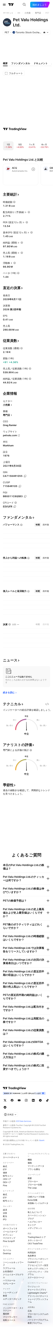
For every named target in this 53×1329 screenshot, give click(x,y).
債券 (5, 1172)
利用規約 (32, 1252)
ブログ (31, 1218)
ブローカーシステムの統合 (38, 1315)
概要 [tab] (5, 63)
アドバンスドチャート (38, 1296)
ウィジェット (34, 1286)
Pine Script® (9, 1241)
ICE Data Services (23, 1121)
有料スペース (9, 1320)
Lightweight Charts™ (37, 1293)
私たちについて (35, 1212)
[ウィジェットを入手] (47, 704)
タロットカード (35, 1240)
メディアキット (35, 1228)
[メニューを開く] (4, 5)
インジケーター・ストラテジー (13, 1309)
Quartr (41, 1140)
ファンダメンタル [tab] (20, 63)
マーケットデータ (36, 1166)
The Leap (32, 1188)
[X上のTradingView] (5, 1100)
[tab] (37, 525)
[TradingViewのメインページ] (11, 5)
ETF (5, 1169)
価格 (30, 1163)
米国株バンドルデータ (38, 1203)
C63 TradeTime (35, 1243)
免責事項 (32, 1255)
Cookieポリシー (35, 1262)
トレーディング (10, 1292)
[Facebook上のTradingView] (12, 1100)
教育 (5, 1295)
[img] (44, 32)
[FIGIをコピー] (25, 496)
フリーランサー (10, 1317)
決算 (5, 1213)
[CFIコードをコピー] (14, 506)
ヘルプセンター (35, 1221)
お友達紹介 (8, 1271)
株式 (5, 1166)
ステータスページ (36, 1277)
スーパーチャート (11, 1157)
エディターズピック (12, 1299)
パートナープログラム (38, 1320)
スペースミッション (37, 1215)
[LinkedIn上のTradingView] (33, 1100)
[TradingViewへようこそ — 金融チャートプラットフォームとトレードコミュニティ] (15, 129)
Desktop (7, 1253)
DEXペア (7, 1182)
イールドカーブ (10, 1231)
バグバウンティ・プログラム (38, 1272)
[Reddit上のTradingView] (5, 1107)
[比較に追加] (33, 169)
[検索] (24, 5)
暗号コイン (8, 1176)
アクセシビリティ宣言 (38, 1265)
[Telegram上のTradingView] (40, 1100)
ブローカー (33, 1181)
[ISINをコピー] (25, 476)
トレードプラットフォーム (38, 1300)
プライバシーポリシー (38, 1259)
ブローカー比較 (35, 1184)
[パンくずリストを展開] (19, 13)
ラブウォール (9, 1268)
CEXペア (7, 1179)
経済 (5, 1210)
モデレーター (9, 1283)
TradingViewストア (37, 1237)
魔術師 (6, 1313)
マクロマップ (9, 1238)
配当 (5, 1216)
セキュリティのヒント (38, 1268)
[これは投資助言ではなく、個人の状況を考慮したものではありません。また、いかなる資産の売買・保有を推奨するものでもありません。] (30, 750)
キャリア (32, 1225)
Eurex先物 (32, 1200)
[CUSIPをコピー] (20, 486)
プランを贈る (34, 1169)
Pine (5, 1185)
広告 (30, 1311)
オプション (8, 1235)
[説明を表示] (14, 202)
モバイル (7, 1250)
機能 (30, 1159)
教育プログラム (35, 1323)
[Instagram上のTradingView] (26, 1100)
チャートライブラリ (37, 1289)
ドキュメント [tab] (41, 63)
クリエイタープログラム (13, 1275)
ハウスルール (9, 1280)
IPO (4, 1219)
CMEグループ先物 (36, 1197)
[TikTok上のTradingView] (47, 1100)
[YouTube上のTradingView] (19, 1100)
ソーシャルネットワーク (13, 1263)
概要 (30, 1178)
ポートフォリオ (10, 1228)
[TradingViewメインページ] (14, 1088)
